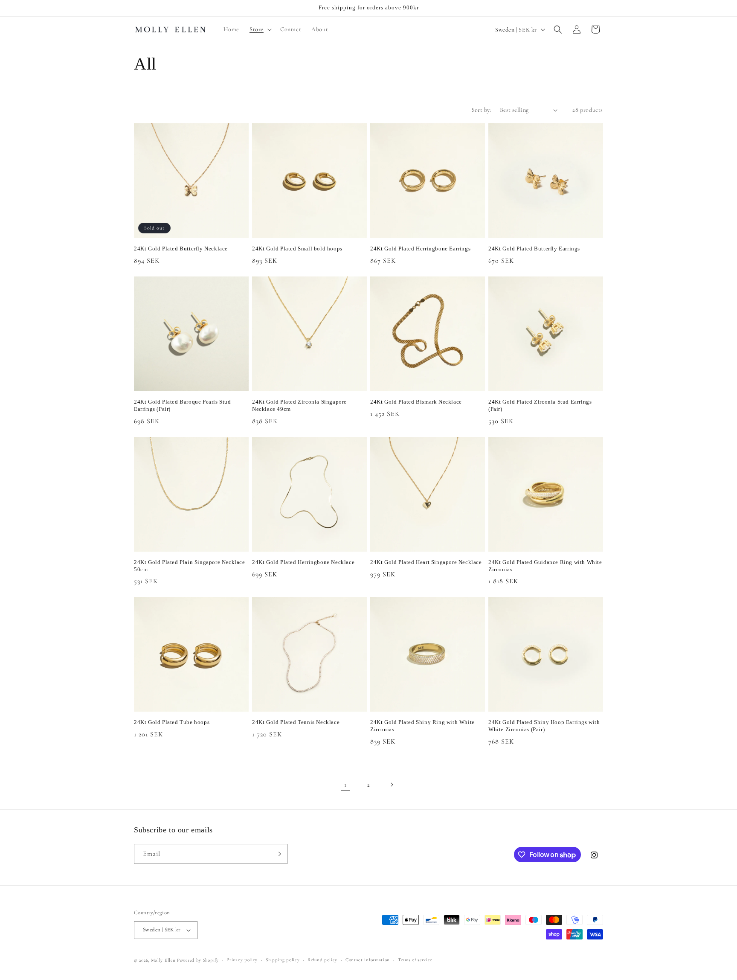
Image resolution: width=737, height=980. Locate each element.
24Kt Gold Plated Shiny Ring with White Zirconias (422, 726)
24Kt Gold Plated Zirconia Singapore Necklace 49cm (299, 405)
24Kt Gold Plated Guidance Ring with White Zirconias (545, 566)
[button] (259, 29)
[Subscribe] (277, 854)
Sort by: (481, 109)
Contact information (367, 960)
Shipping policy (283, 960)
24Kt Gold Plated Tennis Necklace (295, 722)
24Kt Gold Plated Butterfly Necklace (181, 248)
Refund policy (322, 960)
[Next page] (391, 784)
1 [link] (345, 784)
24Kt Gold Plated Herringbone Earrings (420, 248)
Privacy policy (242, 960)
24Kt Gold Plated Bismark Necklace (416, 401)
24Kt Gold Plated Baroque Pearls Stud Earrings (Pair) (182, 405)
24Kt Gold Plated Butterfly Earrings (534, 248)
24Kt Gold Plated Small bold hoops (297, 248)
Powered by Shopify (198, 960)
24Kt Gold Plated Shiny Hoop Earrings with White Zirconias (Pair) (544, 726)
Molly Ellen (163, 960)
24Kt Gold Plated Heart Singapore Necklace (426, 562)
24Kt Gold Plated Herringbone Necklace (303, 562)
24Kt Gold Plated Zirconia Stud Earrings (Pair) (540, 405)
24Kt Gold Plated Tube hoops (171, 722)
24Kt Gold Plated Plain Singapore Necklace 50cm (189, 566)
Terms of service (415, 960)
